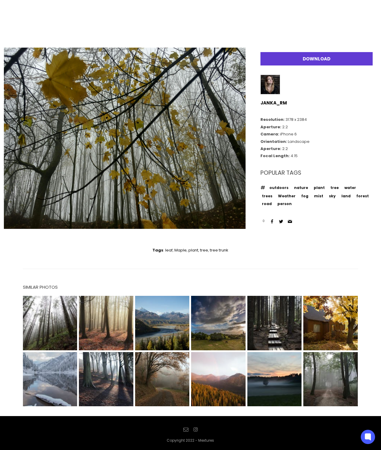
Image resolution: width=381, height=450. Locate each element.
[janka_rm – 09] (125, 224)
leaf (169, 250)
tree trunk (219, 250)
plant (319, 187)
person (284, 203)
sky (332, 196)
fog (304, 196)
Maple (180, 250)
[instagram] (195, 430)
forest (362, 196)
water (350, 187)
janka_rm (273, 103)
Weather (287, 196)
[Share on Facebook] (272, 221)
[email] (185, 430)
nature (301, 187)
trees (267, 196)
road (267, 203)
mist (318, 196)
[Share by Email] (290, 221)
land (346, 196)
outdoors (278, 187)
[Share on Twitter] (281, 221)
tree (334, 187)
